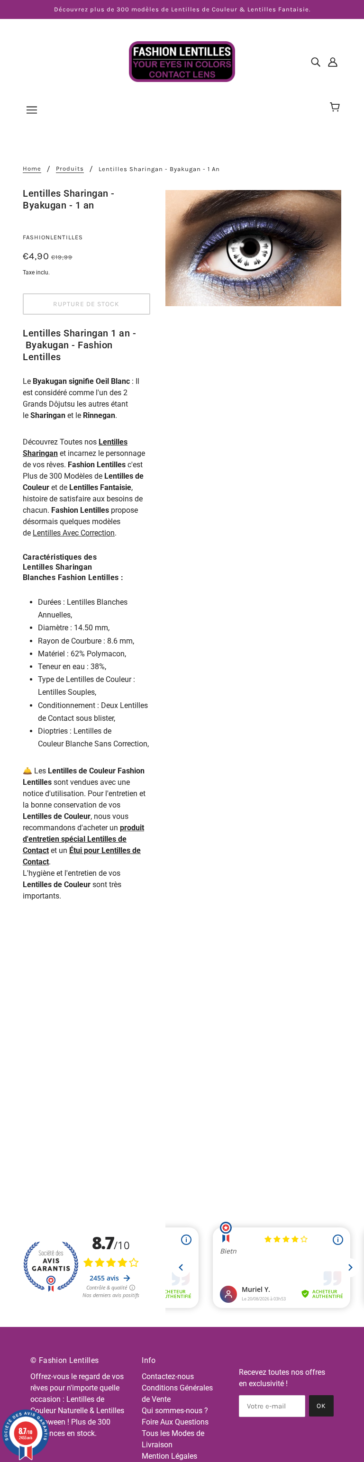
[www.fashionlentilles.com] (182, 60)
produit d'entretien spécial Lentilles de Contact (83, 839)
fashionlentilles (53, 237)
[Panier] (336, 107)
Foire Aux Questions (175, 1421)
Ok (321, 1406)
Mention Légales (169, 1456)
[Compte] (332, 61)
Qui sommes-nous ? (175, 1410)
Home (32, 168)
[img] (315, 61)
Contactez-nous (168, 1376)
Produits (70, 168)
